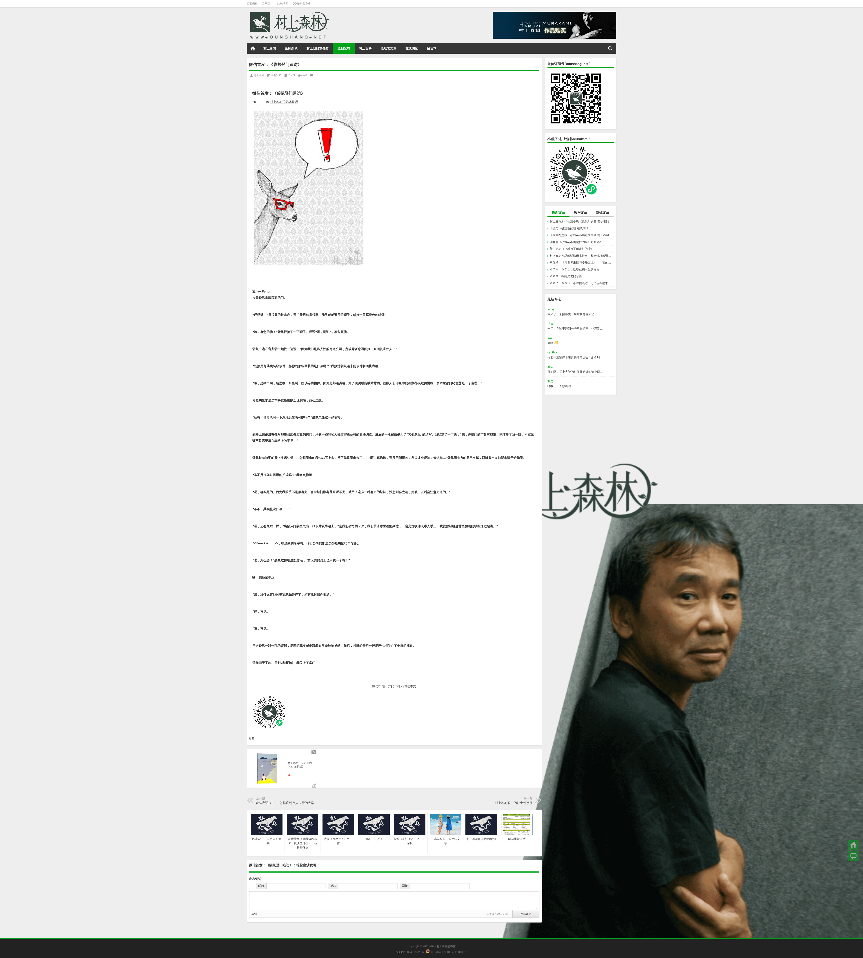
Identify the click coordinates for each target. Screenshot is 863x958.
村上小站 (259, 75)
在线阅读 (411, 48)
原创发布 (344, 48)
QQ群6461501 (301, 3)
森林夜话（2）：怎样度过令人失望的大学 (285, 803)
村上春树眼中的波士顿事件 (514, 803)
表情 (254, 914)
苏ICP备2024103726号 (410, 952)
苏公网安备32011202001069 (448, 952)
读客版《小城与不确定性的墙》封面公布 (576, 242)
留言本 (431, 48)
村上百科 (365, 48)
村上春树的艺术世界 (284, 102)
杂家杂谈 (291, 48)
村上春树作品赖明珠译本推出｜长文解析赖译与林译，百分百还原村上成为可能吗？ (582, 255)
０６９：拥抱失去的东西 (566, 276)
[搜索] (610, 48)
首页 (253, 48)
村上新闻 (269, 48)
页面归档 (252, 3)
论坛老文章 (388, 48)
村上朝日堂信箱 (318, 48)
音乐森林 (267, 3)
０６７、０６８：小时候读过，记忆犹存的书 (579, 283)
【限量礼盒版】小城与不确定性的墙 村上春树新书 (582, 235)
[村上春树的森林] (289, 13)
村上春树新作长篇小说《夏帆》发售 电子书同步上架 (582, 221)
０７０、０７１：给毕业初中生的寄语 (574, 269)
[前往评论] (853, 856)
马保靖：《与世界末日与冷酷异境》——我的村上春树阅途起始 (582, 262)
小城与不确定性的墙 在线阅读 (569, 228)
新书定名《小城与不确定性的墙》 (572, 248)
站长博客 (282, 3)
